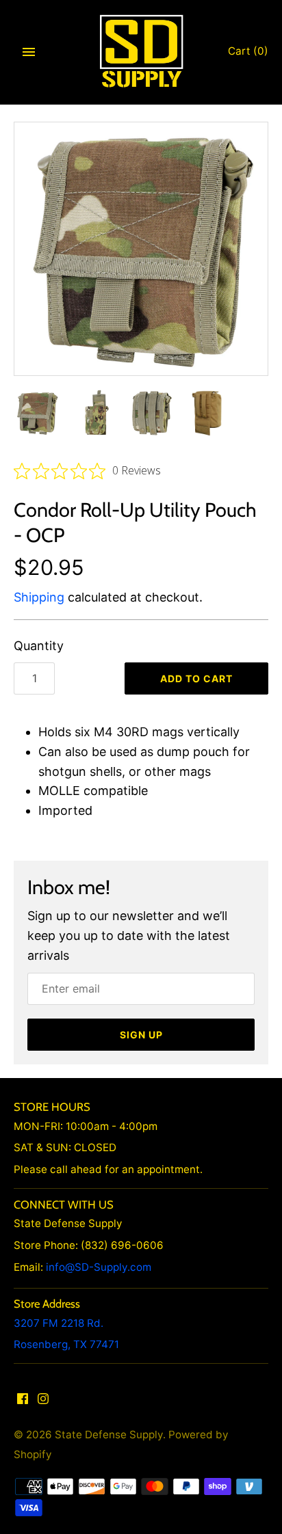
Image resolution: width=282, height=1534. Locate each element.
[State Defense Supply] (141, 51)
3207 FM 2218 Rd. (58, 1323)
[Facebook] (22, 1402)
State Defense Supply (109, 1434)
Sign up (141, 1034)
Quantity (39, 645)
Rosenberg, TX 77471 (66, 1344)
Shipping (39, 597)
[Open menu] (29, 52)
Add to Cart (196, 678)
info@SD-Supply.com (98, 1267)
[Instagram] (43, 1402)
